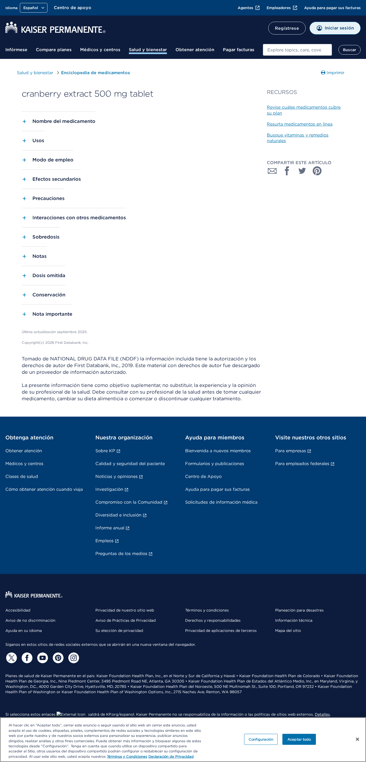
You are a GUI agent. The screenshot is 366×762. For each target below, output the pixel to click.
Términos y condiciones (207, 610)
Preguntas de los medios (121, 553)
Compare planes (54, 49)
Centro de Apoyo (203, 476)
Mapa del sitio (288, 630)
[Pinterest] (57, 657)
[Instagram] (73, 657)
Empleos (104, 540)
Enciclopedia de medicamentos (95, 72)
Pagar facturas (238, 49)
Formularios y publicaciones (214, 463)
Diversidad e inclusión (118, 515)
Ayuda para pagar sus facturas (332, 8)
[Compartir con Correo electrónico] (272, 170)
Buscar (349, 50)
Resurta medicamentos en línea (300, 124)
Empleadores (279, 8)
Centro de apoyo (72, 7)
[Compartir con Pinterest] (317, 170)
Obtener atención (194, 49)
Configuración (261, 739)
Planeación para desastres (299, 610)
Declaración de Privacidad (171, 757)
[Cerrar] (357, 739)
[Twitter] (10, 657)
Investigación (109, 489)
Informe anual (109, 527)
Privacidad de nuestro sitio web (124, 610)
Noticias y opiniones (116, 476)
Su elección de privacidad (119, 630)
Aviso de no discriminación (30, 620)
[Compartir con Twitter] (302, 170)
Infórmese (16, 49)
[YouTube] (41, 657)
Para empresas (290, 450)
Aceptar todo (299, 739)
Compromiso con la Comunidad (128, 502)
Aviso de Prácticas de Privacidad (125, 620)
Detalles (322, 714)
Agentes (245, 8)
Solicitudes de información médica (221, 502)
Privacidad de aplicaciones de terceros (221, 630)
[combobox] (297, 50)
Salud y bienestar (148, 49)
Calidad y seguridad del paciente (130, 463)
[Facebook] (26, 657)
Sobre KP (105, 450)
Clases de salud (21, 476)
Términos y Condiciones (127, 757)
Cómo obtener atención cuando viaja (44, 489)
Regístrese (287, 28)
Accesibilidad (17, 610)
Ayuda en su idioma (23, 630)
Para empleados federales (302, 463)
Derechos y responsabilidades (213, 620)
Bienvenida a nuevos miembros (218, 450)
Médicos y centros (100, 49)
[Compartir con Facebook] (287, 170)
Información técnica (293, 620)
